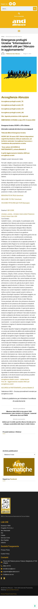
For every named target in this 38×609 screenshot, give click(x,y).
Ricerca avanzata (19, 16)
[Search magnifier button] (35, 8)
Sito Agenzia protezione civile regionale (14, 116)
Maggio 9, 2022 (27, 53)
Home (2, 36)
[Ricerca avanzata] (19, 13)
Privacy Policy (4, 594)
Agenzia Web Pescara (12, 589)
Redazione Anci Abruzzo (13, 53)
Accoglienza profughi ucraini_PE (12, 105)
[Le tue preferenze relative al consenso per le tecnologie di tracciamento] (35, 606)
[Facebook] (10, 3)
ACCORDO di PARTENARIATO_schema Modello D (17, 388)
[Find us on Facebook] (1, 578)
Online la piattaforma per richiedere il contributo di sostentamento (19, 399)
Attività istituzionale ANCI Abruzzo (14, 36)
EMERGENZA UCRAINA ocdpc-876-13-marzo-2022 (18, 120)
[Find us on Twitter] (4, 578)
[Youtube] (14, 3)
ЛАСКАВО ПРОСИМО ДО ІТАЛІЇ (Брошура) (15, 203)
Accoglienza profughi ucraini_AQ (12, 112)
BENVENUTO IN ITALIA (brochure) (12, 195)
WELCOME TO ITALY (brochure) (11, 199)
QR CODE (11, 210)
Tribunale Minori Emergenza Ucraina (13, 133)
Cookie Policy (13, 594)
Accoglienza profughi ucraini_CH (12, 109)
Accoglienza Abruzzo (15, 97)
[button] (19, 31)
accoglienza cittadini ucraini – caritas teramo (15, 379)
